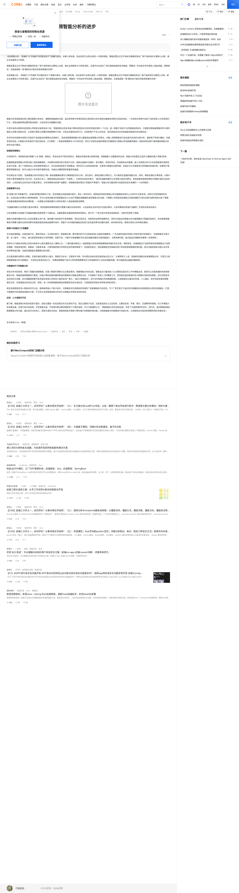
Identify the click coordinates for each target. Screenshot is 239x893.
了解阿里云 (91, 4)
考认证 (77, 11)
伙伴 (75, 4)
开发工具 (44, 444)
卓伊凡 (9, 548)
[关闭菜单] (4, 4)
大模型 (28, 4)
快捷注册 (18, 45)
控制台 (216, 4)
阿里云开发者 (12, 486)
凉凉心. (10, 402)
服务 (82, 4)
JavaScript (23, 465)
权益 (53, 4)
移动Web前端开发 (188, 90)
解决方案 (44, 4)
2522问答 (58, 888)
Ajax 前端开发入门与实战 (191, 95)
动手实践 (59, 11)
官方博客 (69, 11)
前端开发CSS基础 (188, 106)
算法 (70, 331)
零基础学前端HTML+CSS (191, 100)
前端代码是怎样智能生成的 (191, 140)
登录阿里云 (41, 44)
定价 (60, 4)
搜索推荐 (35, 444)
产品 (36, 4)
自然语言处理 (27, 569)
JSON (17, 569)
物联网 (34, 590)
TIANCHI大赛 (88, 11)
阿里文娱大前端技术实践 (191, 135)
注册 (223, 4)
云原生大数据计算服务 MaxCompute (33, 331)
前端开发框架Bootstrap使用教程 (194, 111)
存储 (77, 331)
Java (41, 402)
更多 (230, 77)
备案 (209, 4)
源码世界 (10, 590)
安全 (40, 548)
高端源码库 (11, 465)
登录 (233, 4)
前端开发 (54, 331)
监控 (63, 331)
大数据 (85, 331)
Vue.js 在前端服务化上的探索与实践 (195, 129)
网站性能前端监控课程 (190, 85)
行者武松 (19, 888)
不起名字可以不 (13, 444)
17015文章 (45, 888)
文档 (204, 4)
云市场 (67, 4)
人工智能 (33, 486)
